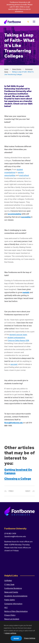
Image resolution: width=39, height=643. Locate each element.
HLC (6, 607)
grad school (24, 175)
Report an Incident (11, 619)
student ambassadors (16, 337)
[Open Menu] (34, 21)
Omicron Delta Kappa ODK (18, 340)
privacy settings (10, 633)
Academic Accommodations (15, 596)
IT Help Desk (9, 584)
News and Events (11, 592)
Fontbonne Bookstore (13, 588)
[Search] (28, 21)
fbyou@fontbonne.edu (13, 423)
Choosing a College (17, 478)
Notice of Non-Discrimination (16, 611)
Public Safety (9, 600)
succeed (14, 364)
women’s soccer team (18, 334)
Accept (16, 638)
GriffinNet (8, 580)
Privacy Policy (9, 615)
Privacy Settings (29, 638)
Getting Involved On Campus (18, 471)
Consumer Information (13, 604)
